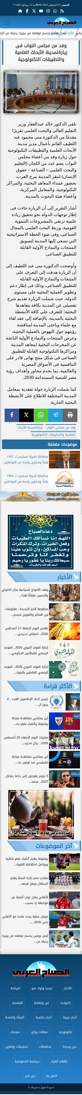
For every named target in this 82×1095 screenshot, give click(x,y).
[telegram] (55, 415)
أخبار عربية (70, 1017)
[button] (5, 543)
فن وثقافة (41, 1003)
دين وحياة (69, 1047)
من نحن (30, 1076)
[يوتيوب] (41, 10)
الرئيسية (69, 33)
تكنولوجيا (65, 1032)
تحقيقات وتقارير (17, 1047)
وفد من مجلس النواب (60, 428)
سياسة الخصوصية (27, 1061)
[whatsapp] (41, 415)
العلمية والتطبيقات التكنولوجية (53, 435)
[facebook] (12, 415)
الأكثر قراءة (58, 686)
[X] (26, 415)
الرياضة (15, 988)
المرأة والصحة (14, 1017)
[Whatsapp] (55, 10)
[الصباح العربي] (62, 22)
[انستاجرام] (48, 10)
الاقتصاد (17, 1003)
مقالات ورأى (39, 1032)
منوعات (15, 1032)
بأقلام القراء (59, 1061)
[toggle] (6, 22)
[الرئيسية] (20, 10)
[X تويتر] (34, 10)
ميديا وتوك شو (41, 988)
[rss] (62, 10)
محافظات (45, 1047)
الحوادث (65, 1003)
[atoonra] (41, 496)
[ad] (40, 568)
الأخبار (54, 33)
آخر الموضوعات (54, 845)
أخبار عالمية (44, 1017)
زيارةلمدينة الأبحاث (30, 428)
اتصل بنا (51, 1076)
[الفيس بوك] (27, 10)
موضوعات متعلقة (62, 444)
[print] (70, 415)
